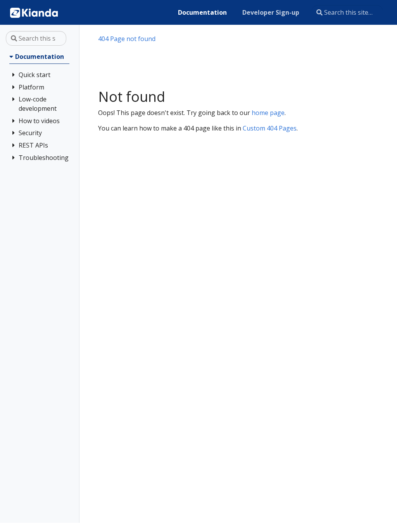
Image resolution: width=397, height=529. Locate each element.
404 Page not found (126, 38)
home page (268, 112)
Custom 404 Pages (270, 128)
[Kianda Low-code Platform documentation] (34, 12)
